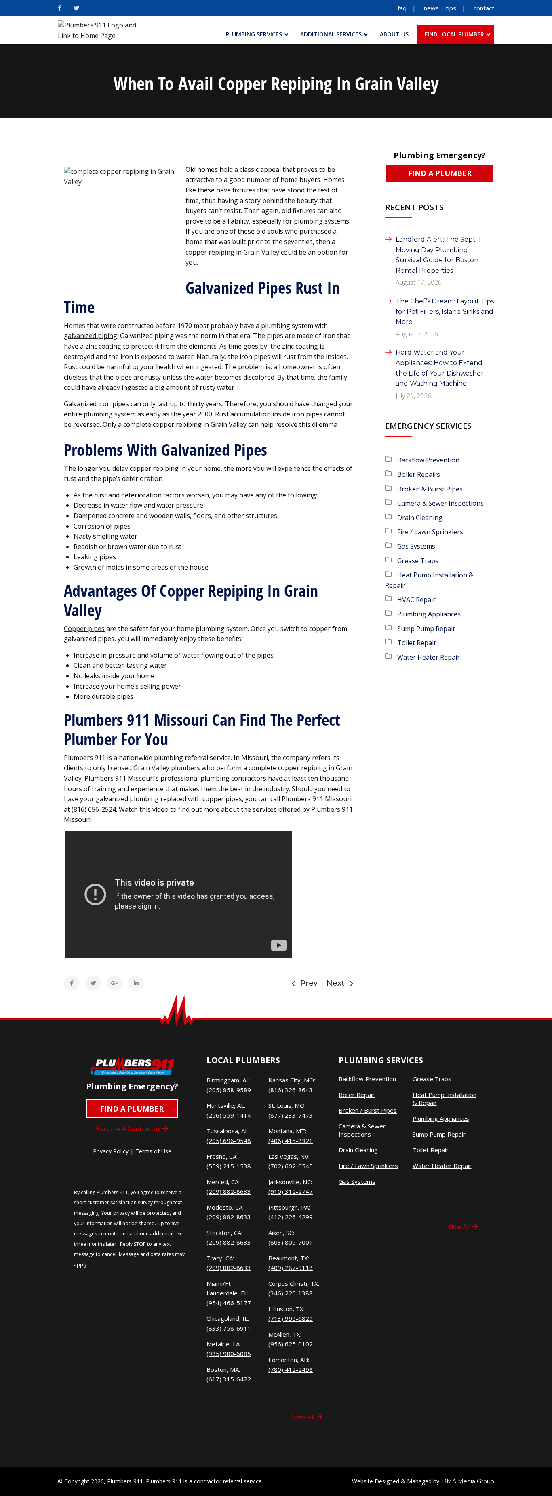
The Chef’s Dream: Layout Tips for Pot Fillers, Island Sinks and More (445, 311)
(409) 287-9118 (290, 1268)
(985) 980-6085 (228, 1354)
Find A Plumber (440, 173)
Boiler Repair (357, 1095)
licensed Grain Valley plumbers (153, 767)
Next (336, 983)
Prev (309, 983)
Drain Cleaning (419, 517)
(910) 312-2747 (290, 1191)
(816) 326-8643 (290, 1090)
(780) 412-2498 (290, 1369)
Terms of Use (153, 1151)
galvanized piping (90, 335)
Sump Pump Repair (426, 628)
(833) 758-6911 (228, 1328)
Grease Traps (417, 560)
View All (303, 1416)
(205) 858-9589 (228, 1090)
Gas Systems (416, 546)
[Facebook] (59, 8)
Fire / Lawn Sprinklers (430, 531)
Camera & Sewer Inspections (440, 503)
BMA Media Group (468, 1481)
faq (402, 8)
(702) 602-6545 (290, 1166)
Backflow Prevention (428, 459)
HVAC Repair (416, 599)
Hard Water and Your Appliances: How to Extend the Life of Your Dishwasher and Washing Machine (440, 368)
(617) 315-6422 (228, 1379)
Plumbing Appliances (429, 614)
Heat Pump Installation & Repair (444, 1099)
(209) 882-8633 (228, 1191)
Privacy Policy (111, 1151)
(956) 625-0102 (290, 1344)
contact (484, 8)
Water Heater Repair (428, 657)
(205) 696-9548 (228, 1141)
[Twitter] (76, 8)
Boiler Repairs (418, 474)
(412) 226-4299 (290, 1217)
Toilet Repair (416, 642)
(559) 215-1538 (228, 1166)
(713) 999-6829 (290, 1318)
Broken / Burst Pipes (368, 1110)
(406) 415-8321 (290, 1141)
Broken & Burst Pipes (430, 489)
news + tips (440, 8)
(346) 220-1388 (290, 1293)
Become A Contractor (128, 1128)
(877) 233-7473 (290, 1115)
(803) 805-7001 (290, 1242)
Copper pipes (84, 628)
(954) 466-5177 (228, 1303)
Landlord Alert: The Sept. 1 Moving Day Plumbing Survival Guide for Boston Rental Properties (438, 255)
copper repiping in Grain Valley (232, 252)
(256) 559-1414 (228, 1115)
